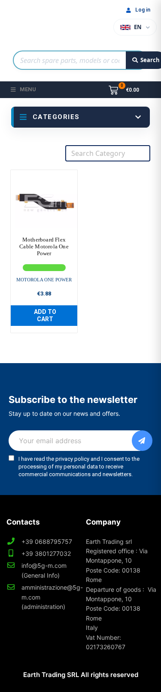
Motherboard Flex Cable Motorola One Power (44, 246)
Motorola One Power (44, 279)
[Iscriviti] (142, 440)
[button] (44, 315)
